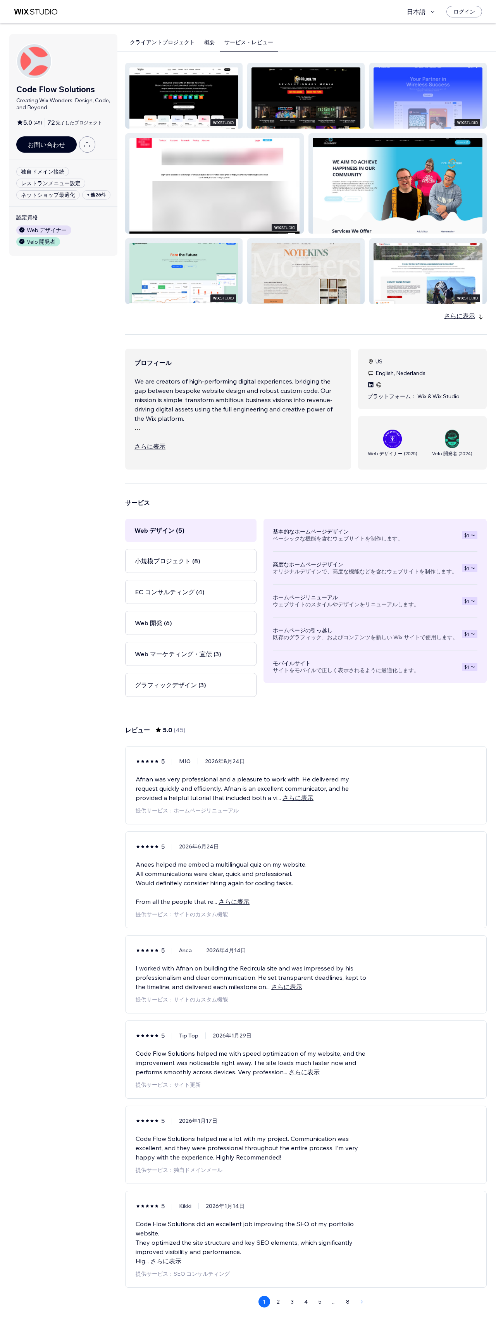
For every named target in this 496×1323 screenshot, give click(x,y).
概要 (209, 42)
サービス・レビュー (248, 42)
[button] (184, 96)
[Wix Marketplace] (35, 11)
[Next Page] (362, 1302)
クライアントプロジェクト (162, 42)
